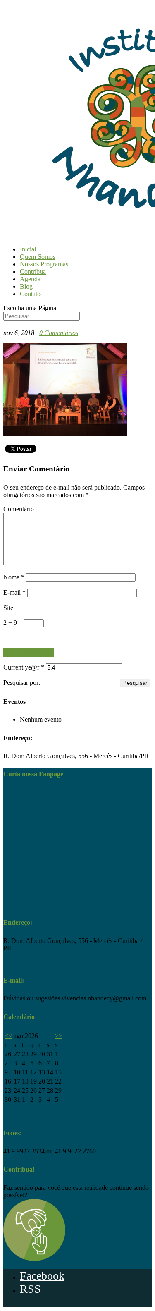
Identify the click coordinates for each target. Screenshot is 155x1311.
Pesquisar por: (21, 682)
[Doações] (34, 1258)
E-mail (14, 592)
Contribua (33, 271)
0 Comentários (58, 332)
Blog (26, 286)
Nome (13, 577)
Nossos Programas (44, 264)
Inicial (28, 249)
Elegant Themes (40, 1304)
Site (8, 607)
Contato (30, 293)
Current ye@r (23, 667)
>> (58, 1035)
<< (8, 1035)
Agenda (30, 278)
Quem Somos (37, 256)
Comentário (18, 508)
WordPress (96, 1304)
